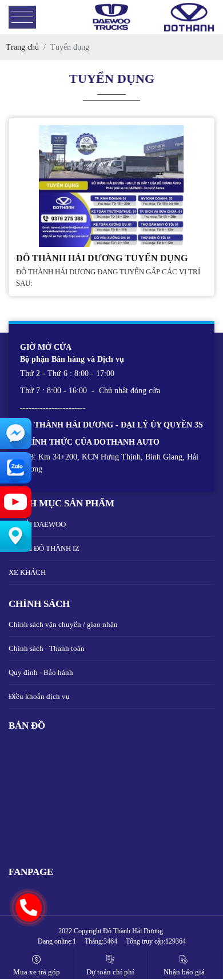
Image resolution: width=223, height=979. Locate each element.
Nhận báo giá (184, 972)
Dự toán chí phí (110, 972)
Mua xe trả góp (36, 972)
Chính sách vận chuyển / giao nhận (63, 624)
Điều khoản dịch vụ (39, 696)
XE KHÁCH (27, 572)
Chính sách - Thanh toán (47, 648)
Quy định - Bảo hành (41, 672)
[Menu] (22, 17)
